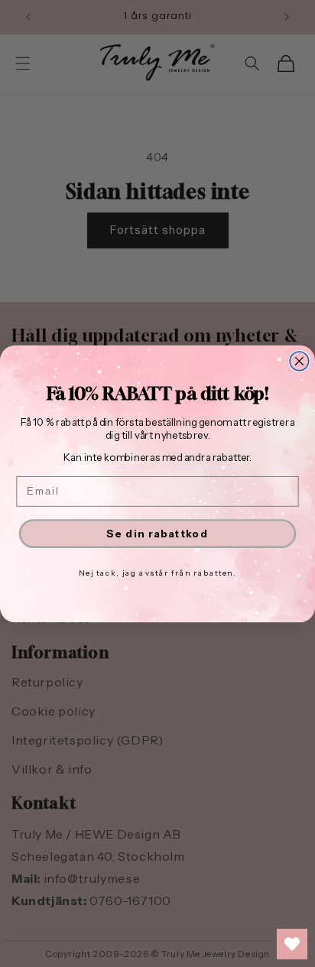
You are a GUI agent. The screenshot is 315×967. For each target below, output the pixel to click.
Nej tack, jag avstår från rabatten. (157, 572)
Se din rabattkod (157, 533)
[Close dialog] (299, 360)
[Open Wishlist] (292, 944)
